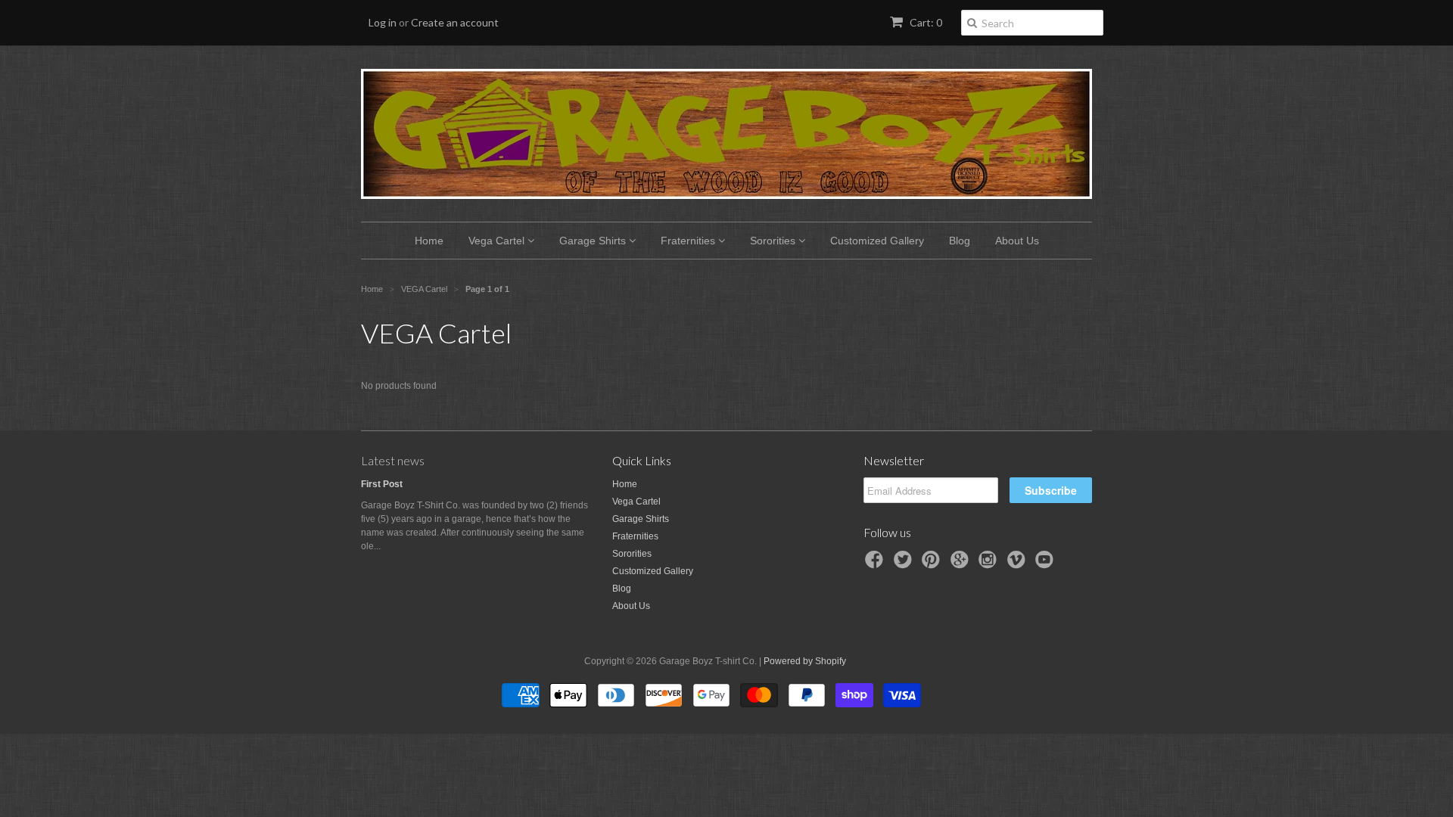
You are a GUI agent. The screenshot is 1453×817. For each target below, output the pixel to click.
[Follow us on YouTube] (1046, 564)
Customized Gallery (877, 241)
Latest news (393, 460)
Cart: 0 (924, 22)
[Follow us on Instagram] (990, 564)
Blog (959, 241)
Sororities (774, 241)
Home (429, 241)
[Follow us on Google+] (962, 564)
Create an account (455, 22)
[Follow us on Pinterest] (933, 564)
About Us (1017, 241)
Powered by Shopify (805, 661)
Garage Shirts (594, 241)
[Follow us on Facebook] (876, 564)
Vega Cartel (497, 241)
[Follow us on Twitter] (905, 564)
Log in (383, 22)
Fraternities (689, 241)
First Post (382, 484)
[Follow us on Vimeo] (1018, 564)
